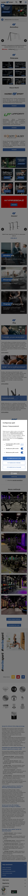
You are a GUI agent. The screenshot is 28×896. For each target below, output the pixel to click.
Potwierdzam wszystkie (14, 458)
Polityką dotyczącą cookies (16, 432)
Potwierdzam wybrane (14, 462)
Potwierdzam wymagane (14, 467)
